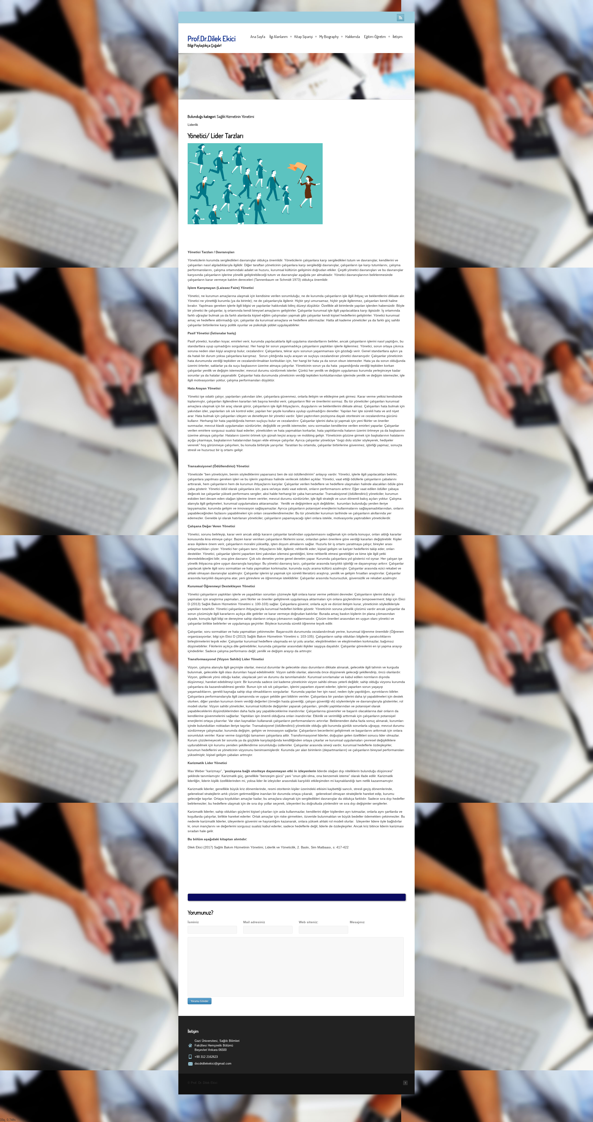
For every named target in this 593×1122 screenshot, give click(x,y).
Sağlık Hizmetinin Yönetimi (235, 116)
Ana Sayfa (257, 36)
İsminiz (193, 922)
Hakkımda (352, 36)
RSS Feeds (400, 17)
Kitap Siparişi (303, 36)
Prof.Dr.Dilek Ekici (212, 38)
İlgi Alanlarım (278, 36)
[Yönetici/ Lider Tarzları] (255, 223)
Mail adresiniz (254, 922)
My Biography (329, 36)
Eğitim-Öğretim (375, 36)
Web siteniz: (308, 922)
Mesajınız (357, 922)
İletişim (398, 36)
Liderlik (193, 124)
